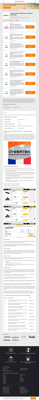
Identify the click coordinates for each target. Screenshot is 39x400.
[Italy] (20, 387)
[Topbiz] (15, 340)
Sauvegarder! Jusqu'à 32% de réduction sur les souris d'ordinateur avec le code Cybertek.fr (17, 53)
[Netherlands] (20, 388)
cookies (11, 397)
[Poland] (3, 389)
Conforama (21, 378)
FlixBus (21, 375)
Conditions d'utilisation (23, 369)
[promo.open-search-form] (35, 1)
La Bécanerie (5, 379)
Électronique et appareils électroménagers (10, 343)
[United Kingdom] (20, 390)
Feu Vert (4, 380)
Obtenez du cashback (29, 27)
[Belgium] (3, 391)
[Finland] (3, 388)
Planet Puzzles (22, 379)
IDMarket (4, 378)
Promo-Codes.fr (5, 368)
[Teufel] (32, 337)
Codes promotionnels (10, 20)
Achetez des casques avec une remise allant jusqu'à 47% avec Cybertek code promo (16, 35)
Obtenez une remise (30, 37)
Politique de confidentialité (24, 368)
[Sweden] (3, 390)
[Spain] (20, 389)
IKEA (3, 374)
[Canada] (20, 393)
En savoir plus (7, 7)
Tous (4, 20)
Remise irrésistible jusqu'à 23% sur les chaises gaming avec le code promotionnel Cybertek (17, 71)
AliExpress (4, 375)
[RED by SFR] (24, 337)
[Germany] (3, 393)
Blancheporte (22, 380)
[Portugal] (20, 391)
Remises (17, 20)
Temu (21, 381)
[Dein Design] (7, 340)
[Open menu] (3, 1)
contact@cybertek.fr (7, 108)
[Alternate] (7, 337)
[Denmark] (3, 387)
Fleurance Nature (22, 374)
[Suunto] (15, 337)
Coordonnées (5, 369)
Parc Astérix (5, 381)
